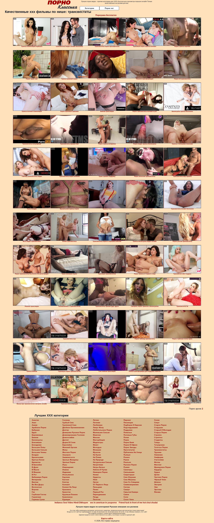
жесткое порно (69, 452)
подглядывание (131, 427)
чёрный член (160, 480)
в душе (35, 467)
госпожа (66, 420)
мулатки (96, 452)
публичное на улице (133, 452)
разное (127, 457)
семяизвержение (131, 485)
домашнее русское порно (73, 432)
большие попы (38, 447)
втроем (35, 490)
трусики (157, 452)
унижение (158, 455)
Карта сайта (107, 518)
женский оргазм (69, 447)
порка (126, 440)
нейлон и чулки (100, 470)
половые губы (130, 435)
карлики (66, 477)
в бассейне (37, 465)
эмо (156, 487)
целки (157, 475)
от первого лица (100, 485)
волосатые (37, 487)
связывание (129, 472)
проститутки (129, 450)
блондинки (36, 445)
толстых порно (161, 447)
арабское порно (39, 427)
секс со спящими (131, 482)
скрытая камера (131, 492)
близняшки (37, 442)
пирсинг (127, 420)
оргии (95, 482)
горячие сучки (38, 499)
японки (157, 492)
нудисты (97, 477)
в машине (36, 472)
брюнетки (36, 462)
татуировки (159, 445)
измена (65, 470)
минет (95, 445)
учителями (159, 460)
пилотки (96, 499)
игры (64, 465)
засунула (66, 455)
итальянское (68, 475)
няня (95, 480)
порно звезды (130, 447)
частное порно (160, 477)
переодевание (99, 494)
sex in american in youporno (103, 503)
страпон (157, 435)
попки (126, 437)
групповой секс (69, 425)
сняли (126, 494)
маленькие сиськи (101, 432)
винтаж (35, 482)
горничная (36, 497)
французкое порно (162, 467)
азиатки (35, 420)
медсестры (98, 442)
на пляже (97, 457)
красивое (66, 490)
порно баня (129, 442)
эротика (157, 490)
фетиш (157, 462)
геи (33, 492)
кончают (66, 485)
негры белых (99, 467)
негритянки (98, 465)
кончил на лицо (69, 487)
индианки (66, 472)
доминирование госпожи (73, 435)
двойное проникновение (73, 427)
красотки (66, 492)
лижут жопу (98, 427)
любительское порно (102, 430)
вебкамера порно (39, 477)
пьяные (127, 455)
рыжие (127, 467)
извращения (67, 467)
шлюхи (157, 482)
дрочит (65, 440)
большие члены (39, 452)
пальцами (97, 487)
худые (157, 472)
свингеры (128, 470)
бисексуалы (37, 440)
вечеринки (36, 480)
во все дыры (38, 485)
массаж (96, 437)
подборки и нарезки (133, 425)
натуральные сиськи (102, 462)
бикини (35, 437)
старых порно (160, 432)
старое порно (160, 425)
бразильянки (37, 457)
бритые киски (38, 460)
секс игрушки (130, 477)
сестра (127, 487)
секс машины (130, 480)
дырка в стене (68, 442)
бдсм (34, 432)
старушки (158, 427)
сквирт (127, 490)
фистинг (157, 465)
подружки (128, 430)
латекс (96, 420)
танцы (157, 442)
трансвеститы (160, 450)
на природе (98, 460)
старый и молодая (162, 430)
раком (126, 460)
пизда (95, 497)
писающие (128, 423)
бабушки (36, 430)
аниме (34, 425)
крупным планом (70, 494)
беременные (37, 435)
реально (127, 462)
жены (64, 450)
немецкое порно (100, 472)
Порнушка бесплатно (106, 15)
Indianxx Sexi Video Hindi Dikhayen (71, 503)
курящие (66, 499)
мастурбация (99, 440)
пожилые (128, 432)
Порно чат (109, 8)
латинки (96, 423)
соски (157, 420)
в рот (34, 475)
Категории (89, 8)
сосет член (129, 499)
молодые (97, 447)
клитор (65, 482)
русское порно (130, 465)
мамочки (97, 435)
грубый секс (68, 423)
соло (126, 497)
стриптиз (158, 437)
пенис (95, 490)
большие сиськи (39, 450)
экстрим (158, 485)
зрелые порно (68, 462)
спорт (157, 423)
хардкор (158, 470)
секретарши (129, 475)
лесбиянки (97, 425)
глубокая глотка (39, 494)
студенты (158, 440)
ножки (96, 475)
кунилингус (67, 497)
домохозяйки (68, 437)
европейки (67, 445)
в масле (35, 470)
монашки (97, 450)
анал (34, 423)
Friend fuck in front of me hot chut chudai (138, 503)
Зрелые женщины (70, 460)
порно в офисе (130, 445)
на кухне (97, 455)
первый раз (98, 492)
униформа (158, 457)
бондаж (35, 455)
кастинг (65, 480)
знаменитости (68, 457)
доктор (65, 430)
